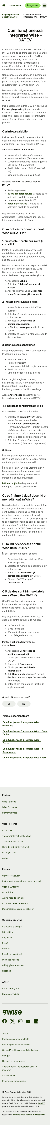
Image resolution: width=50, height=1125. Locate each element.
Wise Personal (9, 802)
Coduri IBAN (8, 892)
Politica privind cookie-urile (16, 1044)
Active (5, 858)
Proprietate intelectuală (14, 1081)
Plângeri (6, 1055)
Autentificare (15, 5)
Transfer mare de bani (13, 841)
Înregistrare (32, 5)
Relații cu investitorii (12, 954)
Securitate (7, 937)
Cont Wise (7, 830)
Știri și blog (7, 932)
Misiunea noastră (10, 960)
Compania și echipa (12, 926)
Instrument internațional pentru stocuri (21, 881)
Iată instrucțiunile (11, 483)
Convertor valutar (11, 876)
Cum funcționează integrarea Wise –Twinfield (20, 724)
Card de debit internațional (15, 847)
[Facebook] (4, 1021)
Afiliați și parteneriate (13, 965)
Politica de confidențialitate (15, 1039)
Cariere (6, 948)
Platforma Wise (9, 813)
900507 (41, 1103)
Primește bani (9, 852)
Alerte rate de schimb (13, 898)
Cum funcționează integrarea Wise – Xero (24, 757)
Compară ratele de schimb (15, 903)
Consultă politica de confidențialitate (20, 1050)
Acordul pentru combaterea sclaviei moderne (20, 1068)
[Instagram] (20, 1021)
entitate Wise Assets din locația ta (29, 1114)
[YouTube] (28, 1021)
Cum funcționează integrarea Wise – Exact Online (25, 733)
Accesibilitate (9, 1075)
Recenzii (6, 971)
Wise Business (9, 807)
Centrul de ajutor (10, 988)
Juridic (5, 1033)
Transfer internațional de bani (17, 836)
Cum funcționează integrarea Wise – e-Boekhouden (23, 750)
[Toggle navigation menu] (44, 5)
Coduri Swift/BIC (10, 887)
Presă (5, 943)
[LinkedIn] (36, 1021)
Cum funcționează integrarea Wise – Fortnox (21, 741)
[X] (12, 1021)
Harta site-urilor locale (13, 1061)
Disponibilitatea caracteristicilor (18, 909)
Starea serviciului (10, 994)
